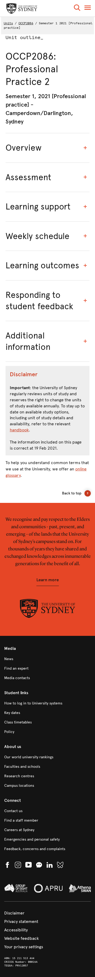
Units (8, 23)
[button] (77, 8)
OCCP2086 (25, 23)
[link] (47, 659)
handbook (19, 429)
